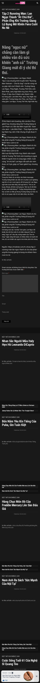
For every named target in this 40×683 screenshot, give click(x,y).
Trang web (5, 312)
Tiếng (34, 441)
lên (36, 525)
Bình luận (5, 273)
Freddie (26, 525)
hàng (33, 525)
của (16, 441)
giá (30, 525)
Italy (24, 361)
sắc (11, 363)
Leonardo (29, 361)
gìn (19, 441)
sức (32, 600)
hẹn (19, 361)
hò (22, 361)
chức (14, 525)
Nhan (8, 363)
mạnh (19, 600)
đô (22, 525)
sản (12, 527)
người (4, 363)
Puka (30, 441)
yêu (6, 443)
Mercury (4, 527)
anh (13, 600)
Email (4, 304)
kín (24, 441)
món (9, 527)
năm (26, 441)
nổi (26, 600)
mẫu (34, 361)
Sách (28, 600)
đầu (20, 525)
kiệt (21, 441)
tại (34, 600)
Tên (3, 296)
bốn (13, 441)
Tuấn (3, 443)
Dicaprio (15, 361)
